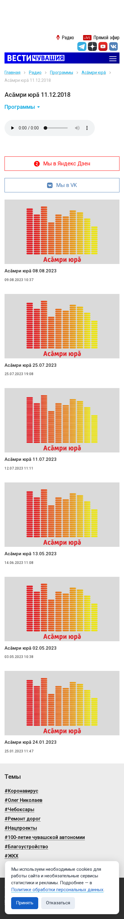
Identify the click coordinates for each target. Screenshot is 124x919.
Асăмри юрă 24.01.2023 (31, 742)
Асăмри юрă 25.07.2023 (31, 365)
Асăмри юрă (94, 72)
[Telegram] (81, 46)
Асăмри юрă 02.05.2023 (31, 648)
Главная (12, 72)
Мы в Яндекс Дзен (66, 163)
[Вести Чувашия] (34, 58)
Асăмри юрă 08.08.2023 (31, 271)
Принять (24, 903)
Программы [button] (20, 107)
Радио (35, 72)
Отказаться (58, 903)
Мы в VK (66, 185)
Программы (61, 72)
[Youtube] (102, 46)
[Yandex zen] (92, 46)
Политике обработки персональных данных (57, 889)
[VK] (113, 46)
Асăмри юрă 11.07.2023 (31, 459)
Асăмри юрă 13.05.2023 (31, 553)
